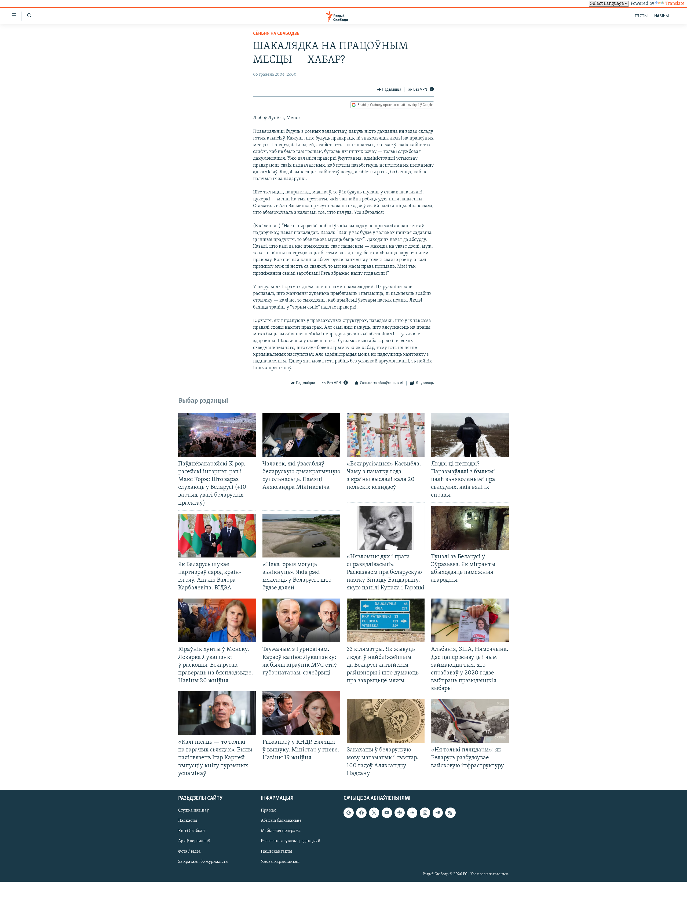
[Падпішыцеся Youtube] (387, 813)
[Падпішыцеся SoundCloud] (412, 813)
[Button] (389, 89)
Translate (675, 3)
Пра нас (268, 810)
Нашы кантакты (276, 851)
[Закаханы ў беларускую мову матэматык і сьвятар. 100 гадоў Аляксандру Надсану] (386, 721)
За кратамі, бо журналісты (203, 861)
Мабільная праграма (281, 831)
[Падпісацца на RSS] (450, 813)
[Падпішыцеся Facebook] (361, 813)
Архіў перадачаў (194, 841)
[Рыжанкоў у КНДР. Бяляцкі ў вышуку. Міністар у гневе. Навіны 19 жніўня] (301, 713)
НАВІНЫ (661, 16)
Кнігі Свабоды (191, 831)
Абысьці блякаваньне (281, 821)
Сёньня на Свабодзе (276, 33)
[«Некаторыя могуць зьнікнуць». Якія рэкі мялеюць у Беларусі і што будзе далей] (301, 535)
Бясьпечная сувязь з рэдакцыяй (290, 841)
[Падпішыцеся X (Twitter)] (374, 813)
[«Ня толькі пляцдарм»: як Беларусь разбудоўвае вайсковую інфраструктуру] (470, 721)
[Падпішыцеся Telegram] (438, 813)
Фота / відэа (189, 851)
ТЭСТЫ (641, 16)
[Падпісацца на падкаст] (399, 813)
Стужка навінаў (193, 810)
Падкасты (187, 821)
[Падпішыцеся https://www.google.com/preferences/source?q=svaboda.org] (349, 813)
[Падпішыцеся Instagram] (425, 813)
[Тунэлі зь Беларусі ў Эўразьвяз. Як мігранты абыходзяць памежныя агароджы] (470, 528)
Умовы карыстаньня (280, 861)
